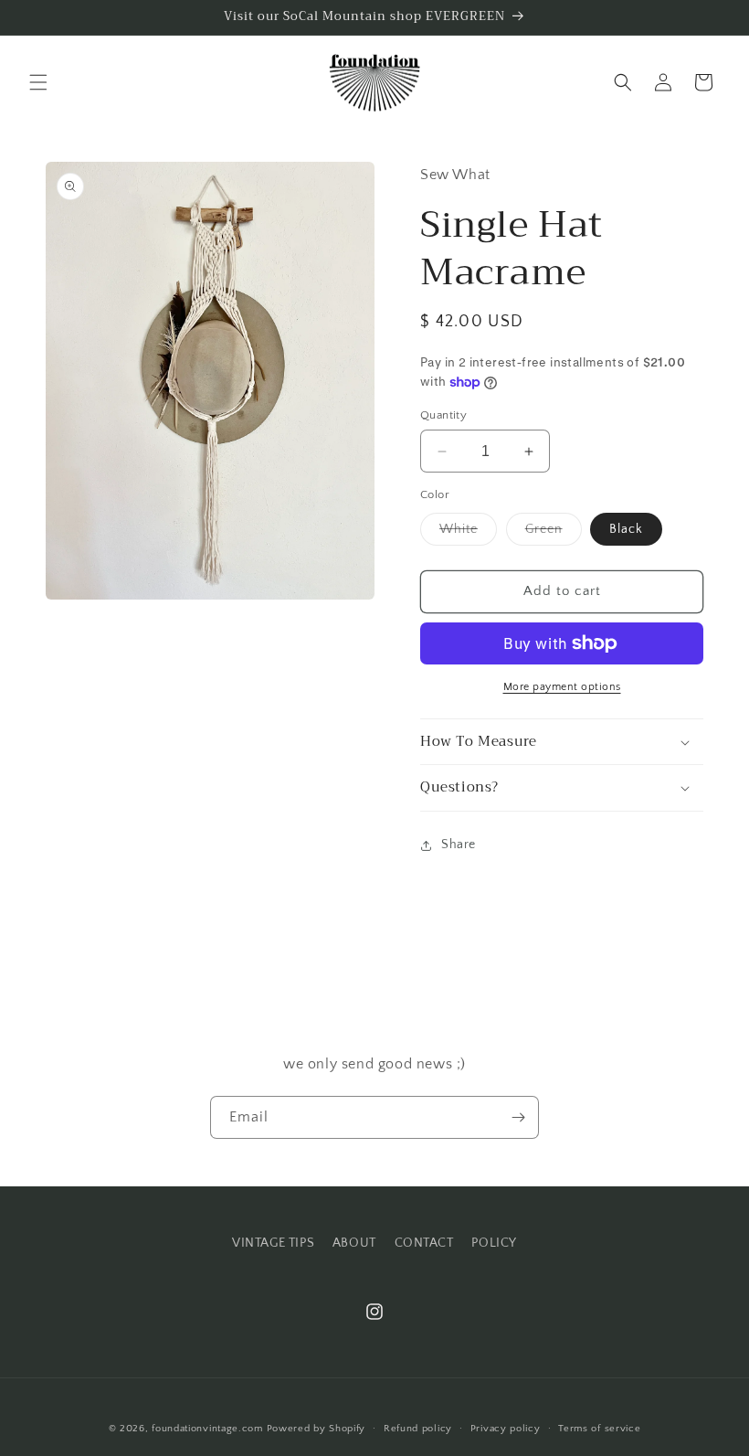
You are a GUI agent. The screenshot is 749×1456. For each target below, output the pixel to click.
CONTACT (424, 1243)
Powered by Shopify (316, 1428)
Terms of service (599, 1428)
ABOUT (354, 1243)
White (468, 533)
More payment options (562, 687)
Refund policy (418, 1428)
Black (626, 529)
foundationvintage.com (207, 1428)
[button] (38, 82)
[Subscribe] (518, 1117)
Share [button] (458, 844)
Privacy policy (505, 1428)
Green (553, 533)
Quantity (443, 415)
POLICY (494, 1243)
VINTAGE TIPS (273, 1243)
